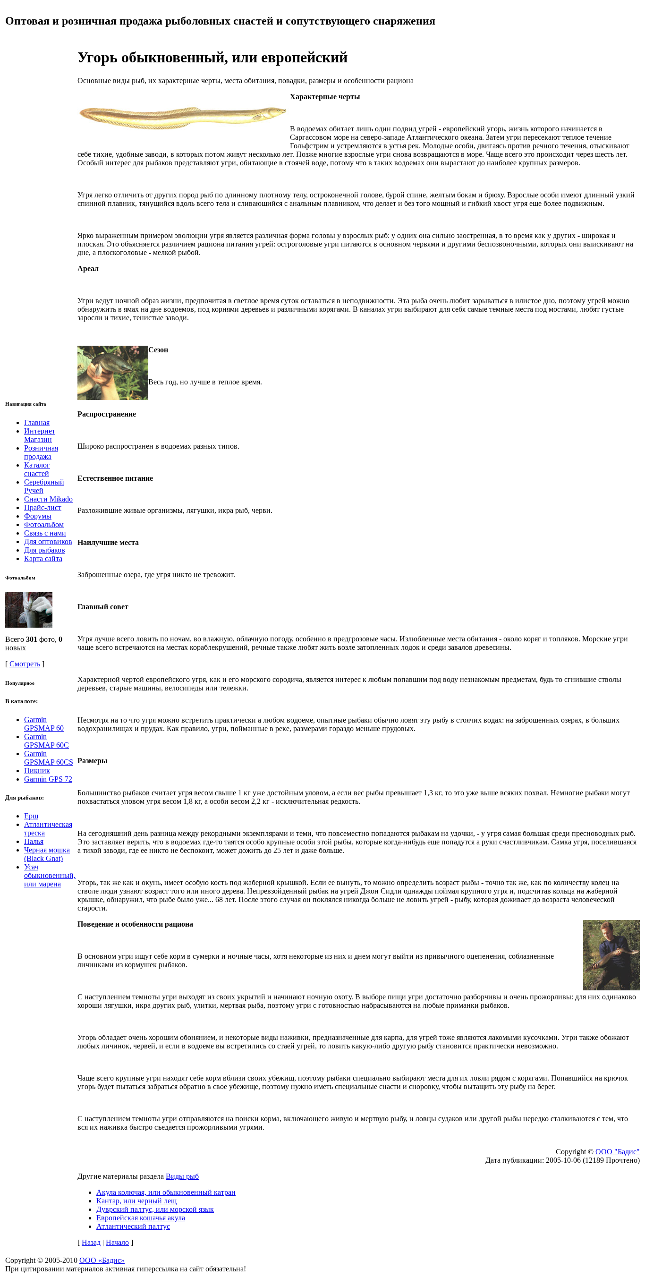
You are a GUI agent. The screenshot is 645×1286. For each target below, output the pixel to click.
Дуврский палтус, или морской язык (155, 1209)
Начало (117, 1242)
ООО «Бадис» (102, 1260)
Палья (33, 841)
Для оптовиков (48, 541)
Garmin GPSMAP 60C (46, 740)
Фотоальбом (44, 524)
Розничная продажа (41, 452)
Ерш (31, 816)
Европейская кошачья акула (140, 1218)
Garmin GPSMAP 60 (44, 723)
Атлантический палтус (133, 1226)
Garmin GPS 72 (48, 779)
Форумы (37, 516)
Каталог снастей (37, 469)
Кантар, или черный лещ (136, 1201)
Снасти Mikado (48, 499)
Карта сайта (43, 558)
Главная (37, 422)
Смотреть (24, 664)
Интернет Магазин (39, 435)
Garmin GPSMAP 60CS (48, 757)
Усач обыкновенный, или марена (50, 875)
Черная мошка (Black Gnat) (47, 854)
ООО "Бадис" (617, 1152)
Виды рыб (182, 1176)
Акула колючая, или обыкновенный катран (166, 1192)
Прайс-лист (42, 507)
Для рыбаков (44, 550)
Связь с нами (45, 533)
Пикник (37, 770)
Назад (91, 1242)
